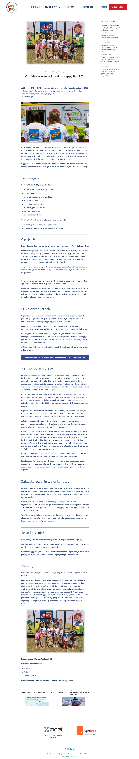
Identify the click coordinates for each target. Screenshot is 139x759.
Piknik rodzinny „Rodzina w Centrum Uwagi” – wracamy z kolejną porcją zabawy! (109, 38)
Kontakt (103, 7)
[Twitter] (74, 749)
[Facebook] (65, 749)
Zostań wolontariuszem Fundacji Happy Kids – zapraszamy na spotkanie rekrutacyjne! (110, 72)
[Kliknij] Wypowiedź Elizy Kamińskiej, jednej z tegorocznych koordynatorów (54, 357)
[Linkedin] (71, 749)
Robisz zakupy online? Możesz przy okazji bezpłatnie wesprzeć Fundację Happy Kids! (110, 28)
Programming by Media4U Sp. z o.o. (80, 754)
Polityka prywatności (69, 756)
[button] (55, 357)
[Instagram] (68, 749)
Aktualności (36, 7)
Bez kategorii (62, 72)
